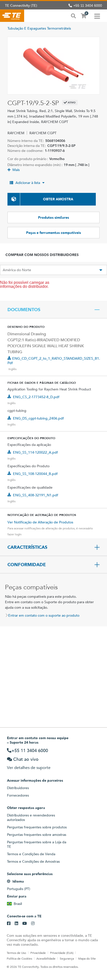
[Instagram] (33, 923)
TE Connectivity (12, 15)
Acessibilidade (45, 958)
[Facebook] (8, 923)
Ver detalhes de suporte (29, 767)
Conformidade (26, 564)
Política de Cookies (19, 958)
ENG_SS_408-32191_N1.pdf (35, 495)
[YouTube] (24, 923)
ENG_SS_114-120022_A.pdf (35, 452)
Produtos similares (53, 217)
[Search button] (73, 15)
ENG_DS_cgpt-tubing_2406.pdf (38, 418)
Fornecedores (18, 795)
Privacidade (38, 953)
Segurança (67, 958)
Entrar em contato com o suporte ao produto (43, 615)
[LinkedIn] (16, 923)
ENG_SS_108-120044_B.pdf (35, 473)
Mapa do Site (87, 958)
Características (27, 547)
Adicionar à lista (27, 182)
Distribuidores (18, 788)
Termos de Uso (16, 953)
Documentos (23, 309)
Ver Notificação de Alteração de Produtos (40, 522)
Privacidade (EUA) (61, 953)
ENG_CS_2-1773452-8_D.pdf (36, 397)
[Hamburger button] (97, 15)
